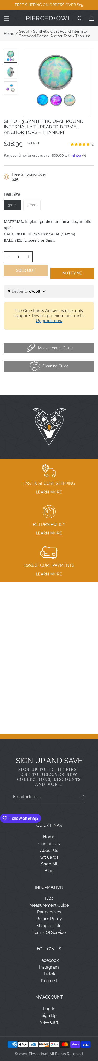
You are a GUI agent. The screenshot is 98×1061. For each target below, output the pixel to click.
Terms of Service (49, 932)
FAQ (49, 898)
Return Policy (49, 918)
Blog (49, 870)
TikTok (49, 973)
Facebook (49, 960)
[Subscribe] (83, 797)
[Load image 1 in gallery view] (10, 56)
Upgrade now (49, 320)
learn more (49, 492)
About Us (49, 850)
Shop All (49, 864)
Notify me (72, 273)
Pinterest (49, 980)
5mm (34, 206)
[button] (6, 18)
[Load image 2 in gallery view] (10, 72)
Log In (49, 1008)
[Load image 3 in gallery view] (10, 88)
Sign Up (49, 1015)
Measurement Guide (49, 905)
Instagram (49, 967)
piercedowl (38, 1054)
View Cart (49, 1022)
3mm (14, 206)
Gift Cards (49, 857)
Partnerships (49, 912)
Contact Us (49, 843)
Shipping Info (49, 925)
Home (9, 34)
